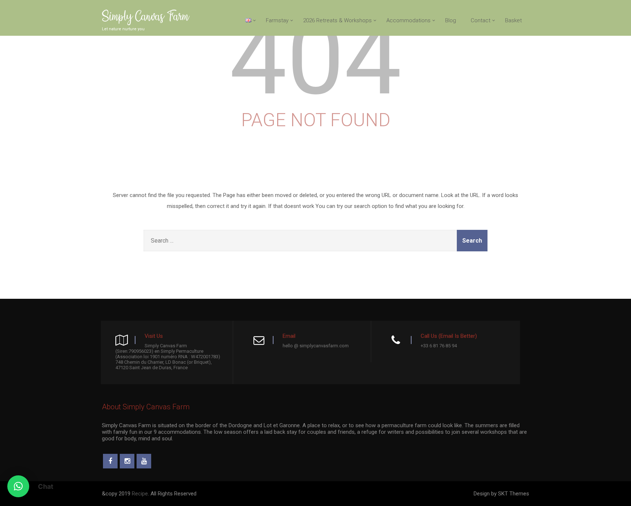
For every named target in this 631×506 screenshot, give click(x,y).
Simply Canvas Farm (145, 17)
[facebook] (110, 461)
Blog (450, 20)
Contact (480, 20)
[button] (18, 486)
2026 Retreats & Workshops (337, 20)
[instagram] (127, 461)
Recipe (140, 493)
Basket (513, 20)
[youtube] (144, 461)
